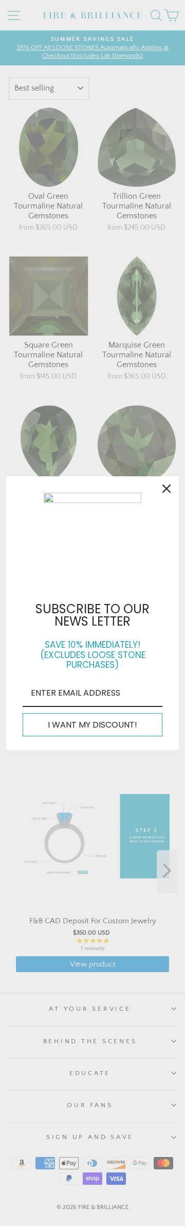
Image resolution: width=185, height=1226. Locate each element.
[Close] (166, 488)
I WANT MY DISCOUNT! (92, 725)
